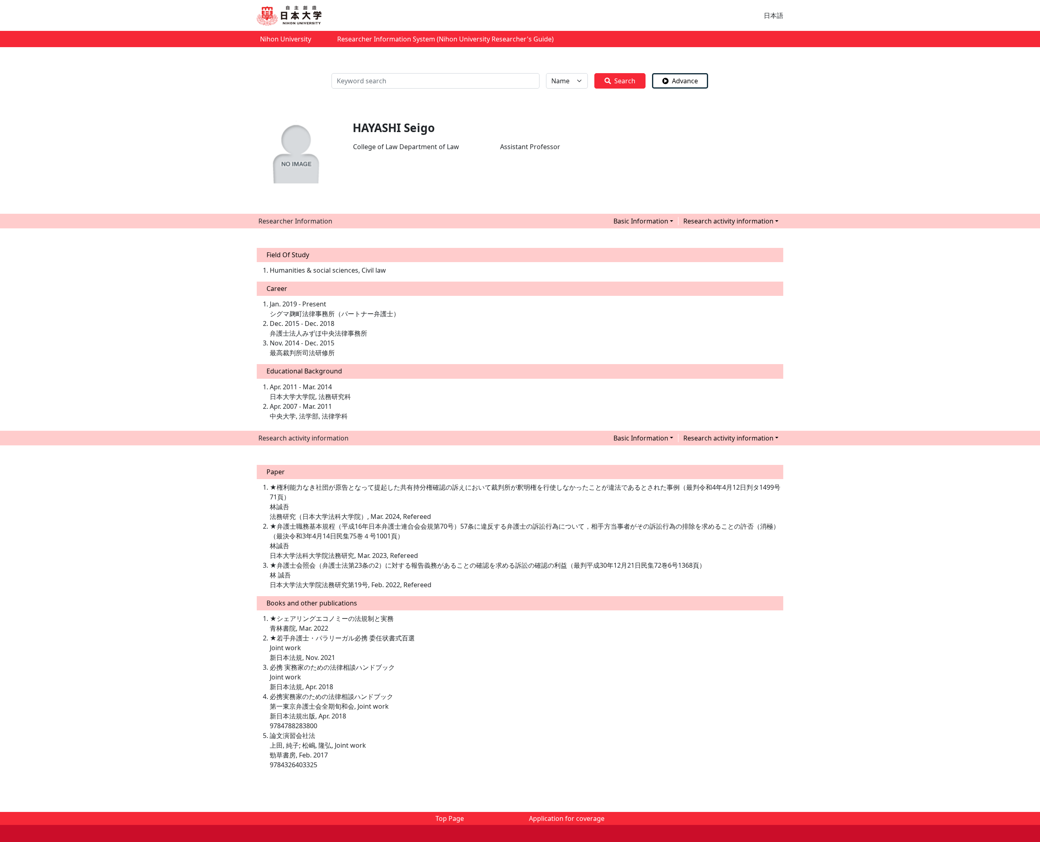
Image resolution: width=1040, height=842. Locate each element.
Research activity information (728, 221)
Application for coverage (566, 818)
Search (624, 80)
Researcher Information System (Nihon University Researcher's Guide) (445, 39)
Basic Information (640, 221)
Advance (685, 80)
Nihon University (285, 39)
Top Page (450, 818)
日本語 (773, 15)
